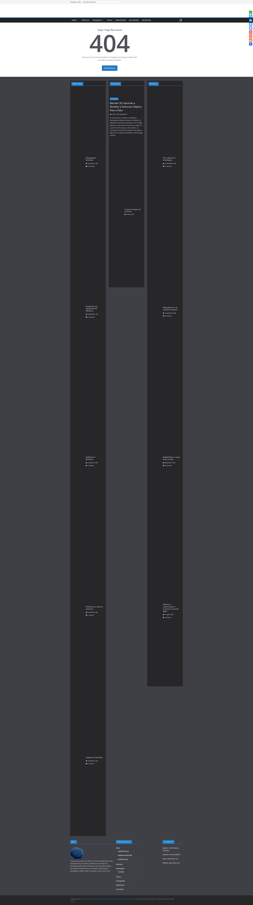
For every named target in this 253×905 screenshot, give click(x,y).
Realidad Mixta (123, 859)
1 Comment (90, 465)
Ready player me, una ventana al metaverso (170, 308)
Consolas (121, 872)
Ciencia (109, 20)
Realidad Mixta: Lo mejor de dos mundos (171, 458)
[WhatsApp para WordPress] (77, 162)
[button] (77, 20)
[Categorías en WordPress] (77, 760)
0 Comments (90, 166)
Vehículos (85, 20)
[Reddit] (251, 40)
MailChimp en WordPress (90, 458)
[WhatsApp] (251, 12)
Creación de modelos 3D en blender (132, 210)
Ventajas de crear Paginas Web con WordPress (91, 308)
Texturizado (114, 99)
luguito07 (124, 114)
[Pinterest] (251, 32)
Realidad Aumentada (125, 855)
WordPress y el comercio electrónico (94, 608)
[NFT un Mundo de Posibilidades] (154, 162)
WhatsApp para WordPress (91, 159)
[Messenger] (251, 24)
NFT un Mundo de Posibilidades (169, 159)
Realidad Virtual (123, 851)
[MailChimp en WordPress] (77, 461)
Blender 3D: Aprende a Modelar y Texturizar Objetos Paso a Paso (126, 106)
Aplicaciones (134, 20)
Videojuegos (97, 20)
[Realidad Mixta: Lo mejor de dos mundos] (154, 461)
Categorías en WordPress (94, 757)
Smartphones (120, 20)
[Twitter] (251, 28)
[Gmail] (251, 36)
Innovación (146, 20)
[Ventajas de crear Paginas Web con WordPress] (77, 312)
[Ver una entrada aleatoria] (180, 20)
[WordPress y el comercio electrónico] (77, 611)
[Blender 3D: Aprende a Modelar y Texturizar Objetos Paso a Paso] (126, 92)
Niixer (74, 20)
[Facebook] (251, 16)
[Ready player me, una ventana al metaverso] (154, 312)
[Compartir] (251, 44)
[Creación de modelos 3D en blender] (116, 212)
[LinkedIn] (251, 20)
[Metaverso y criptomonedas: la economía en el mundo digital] (154, 611)
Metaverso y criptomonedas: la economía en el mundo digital (171, 607)
